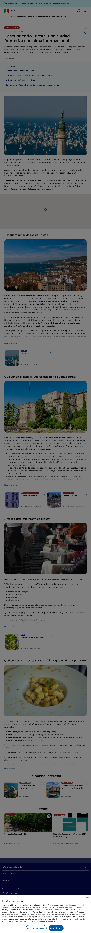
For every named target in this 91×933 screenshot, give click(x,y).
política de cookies (47, 921)
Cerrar (87, 897)
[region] (45, 914)
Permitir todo (56, 928)
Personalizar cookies (36, 928)
